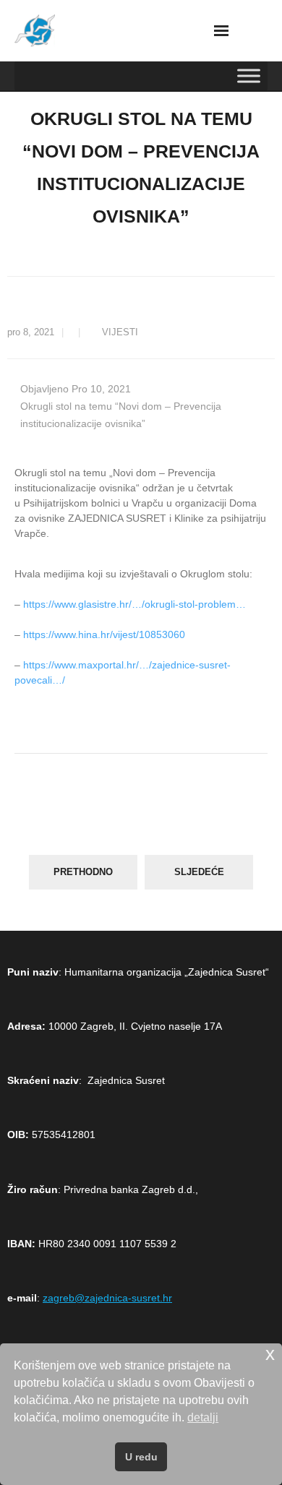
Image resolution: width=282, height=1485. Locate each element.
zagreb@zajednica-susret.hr (107, 1298)
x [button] (270, 1354)
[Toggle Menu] (248, 75)
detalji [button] (202, 1417)
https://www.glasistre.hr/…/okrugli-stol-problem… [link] (134, 604)
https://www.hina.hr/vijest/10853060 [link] (104, 634)
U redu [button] (141, 1457)
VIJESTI (120, 332)
